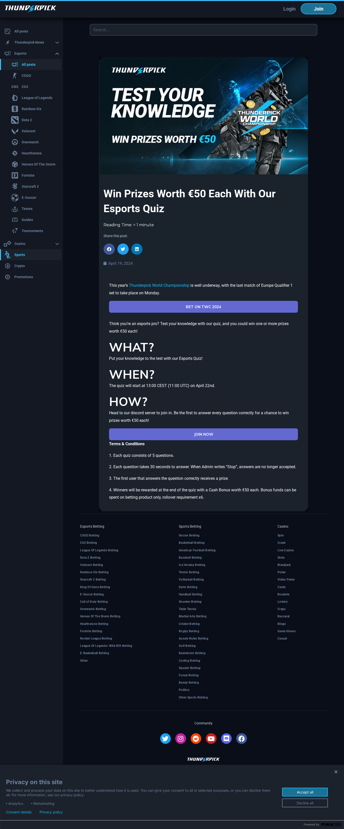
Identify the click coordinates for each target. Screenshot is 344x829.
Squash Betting (189, 668)
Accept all (305, 792)
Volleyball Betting (191, 579)
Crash (282, 543)
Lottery (283, 601)
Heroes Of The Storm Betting (100, 616)
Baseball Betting (190, 557)
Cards (282, 587)
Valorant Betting (91, 565)
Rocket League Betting (96, 638)
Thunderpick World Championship (159, 285)
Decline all (305, 803)
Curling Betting (189, 660)
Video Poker (286, 579)
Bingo (282, 624)
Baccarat (284, 616)
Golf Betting (187, 646)
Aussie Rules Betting (193, 638)
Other (84, 660)
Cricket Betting (189, 624)
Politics (184, 690)
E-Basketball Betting (94, 653)
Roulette (283, 594)
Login (289, 9)
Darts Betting (188, 587)
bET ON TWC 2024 (203, 306)
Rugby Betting (189, 631)
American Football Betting (197, 550)
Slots (281, 557)
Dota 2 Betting (90, 557)
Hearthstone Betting (94, 624)
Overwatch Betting (93, 609)
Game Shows (287, 631)
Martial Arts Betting (193, 616)
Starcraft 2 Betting (93, 579)
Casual (282, 638)
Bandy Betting (189, 682)
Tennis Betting (189, 572)
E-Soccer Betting (92, 594)
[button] (109, 249)
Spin (281, 535)
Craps (282, 609)
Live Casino (286, 550)
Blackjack (284, 565)
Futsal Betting (189, 675)
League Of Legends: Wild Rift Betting (106, 646)
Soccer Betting (189, 535)
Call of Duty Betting (94, 601)
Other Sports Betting (193, 697)
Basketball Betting (191, 543)
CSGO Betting (89, 535)
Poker (282, 572)
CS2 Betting (88, 543)
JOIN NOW (203, 434)
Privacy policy (51, 812)
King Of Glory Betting (95, 587)
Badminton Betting (192, 653)
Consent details (18, 812)
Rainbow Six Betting (94, 572)
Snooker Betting (190, 601)
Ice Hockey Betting (192, 565)
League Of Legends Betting (99, 550)
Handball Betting (190, 594)
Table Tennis (187, 609)
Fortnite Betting (91, 631)
